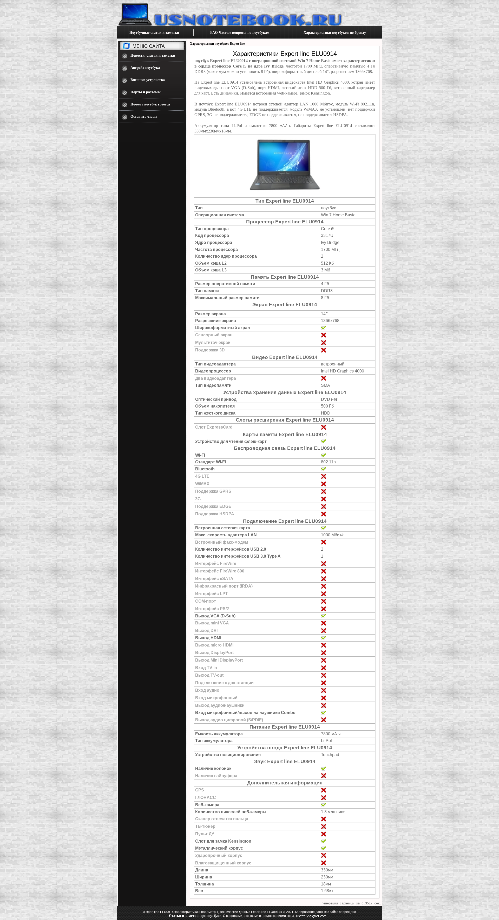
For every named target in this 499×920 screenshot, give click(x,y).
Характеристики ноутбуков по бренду (335, 33)
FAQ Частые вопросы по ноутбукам (240, 33)
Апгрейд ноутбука (145, 68)
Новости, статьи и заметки (152, 55)
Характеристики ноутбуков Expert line (217, 43)
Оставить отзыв (143, 116)
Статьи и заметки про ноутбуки (195, 916)
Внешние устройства (147, 80)
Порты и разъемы (145, 92)
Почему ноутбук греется (150, 104)
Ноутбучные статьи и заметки (154, 33)
